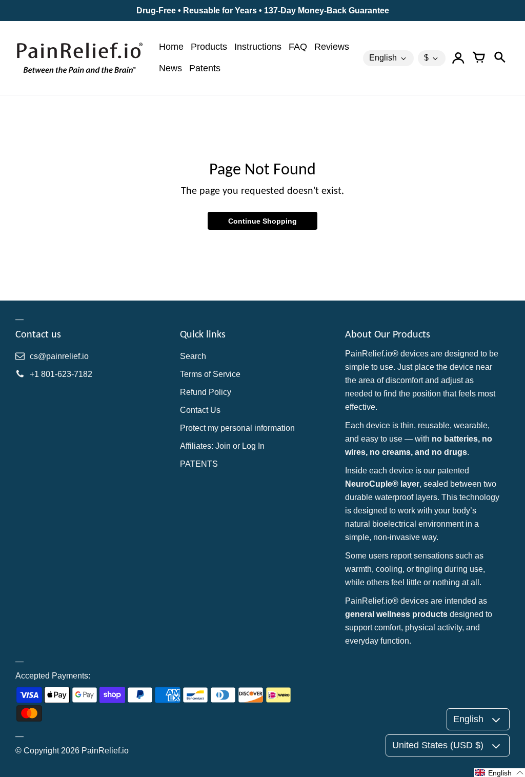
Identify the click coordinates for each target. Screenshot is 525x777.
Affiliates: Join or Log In (222, 446)
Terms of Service (210, 374)
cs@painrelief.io (59, 356)
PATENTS (199, 464)
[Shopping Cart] (479, 58)
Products (209, 47)
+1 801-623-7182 (61, 374)
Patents (204, 68)
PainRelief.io (105, 750)
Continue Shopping (262, 221)
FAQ (298, 47)
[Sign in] (458, 58)
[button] (499, 772)
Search (193, 356)
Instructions (257, 47)
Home (171, 47)
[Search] (499, 58)
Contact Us (200, 410)
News (170, 68)
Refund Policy (205, 392)
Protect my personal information (237, 428)
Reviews (331, 47)
